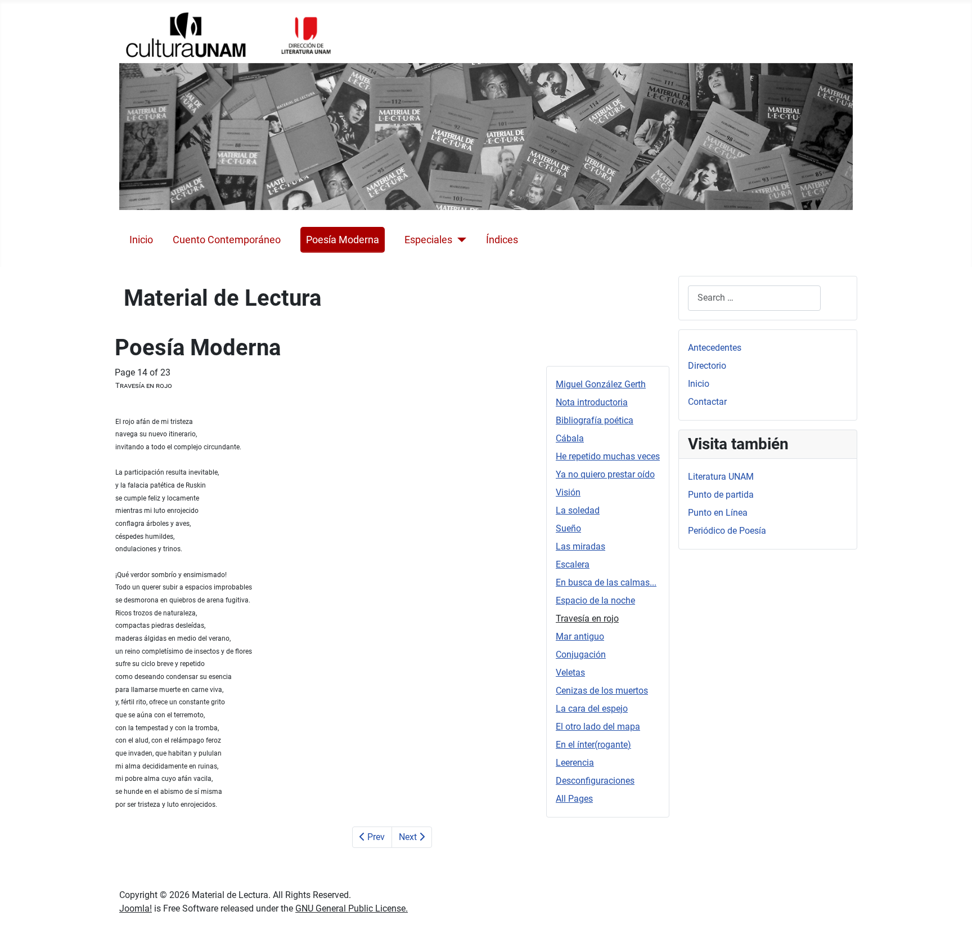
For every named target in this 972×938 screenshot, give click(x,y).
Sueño (568, 528)
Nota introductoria (592, 402)
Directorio (707, 365)
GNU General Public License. (351, 908)
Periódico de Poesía (727, 530)
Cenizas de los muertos (602, 690)
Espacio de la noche (595, 600)
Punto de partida (721, 494)
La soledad (578, 510)
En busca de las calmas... (606, 582)
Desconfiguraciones (595, 780)
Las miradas (580, 546)
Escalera (573, 564)
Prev (375, 837)
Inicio (141, 239)
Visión (568, 492)
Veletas (570, 672)
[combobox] (754, 298)
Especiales (428, 239)
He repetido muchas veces (608, 456)
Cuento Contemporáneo (227, 239)
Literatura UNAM (721, 476)
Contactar (707, 401)
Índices (502, 239)
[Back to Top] (952, 917)
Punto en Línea (718, 512)
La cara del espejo (592, 708)
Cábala (570, 438)
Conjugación (581, 654)
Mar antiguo (580, 636)
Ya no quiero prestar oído (605, 474)
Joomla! (135, 908)
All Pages (574, 798)
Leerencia (575, 762)
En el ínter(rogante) (593, 744)
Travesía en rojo (587, 618)
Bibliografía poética (594, 420)
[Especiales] (459, 240)
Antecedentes (714, 347)
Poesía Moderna (342, 239)
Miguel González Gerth (601, 384)
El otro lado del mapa (598, 726)
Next (409, 837)
